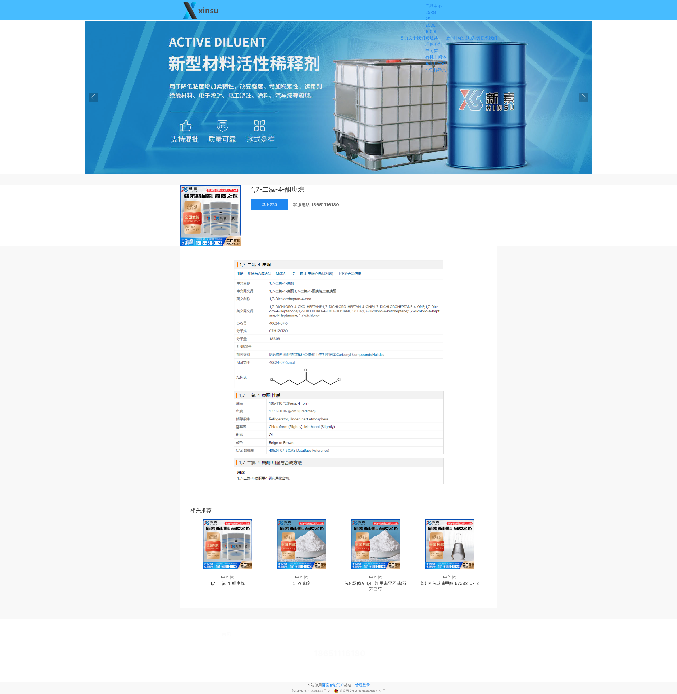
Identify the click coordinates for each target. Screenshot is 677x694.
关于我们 (416, 37)
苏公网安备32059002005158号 (362, 691)
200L (430, 25)
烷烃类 (431, 37)
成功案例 (471, 37)
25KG (430, 12)
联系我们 (488, 37)
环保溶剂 (433, 44)
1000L (431, 31)
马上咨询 (269, 204)
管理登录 (362, 685)
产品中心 (433, 6)
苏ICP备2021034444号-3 (311, 691)
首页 (404, 37)
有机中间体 (435, 56)
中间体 (431, 50)
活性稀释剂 (435, 69)
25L (429, 18)
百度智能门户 (333, 685)
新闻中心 (454, 37)
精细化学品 (435, 63)
